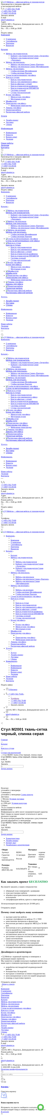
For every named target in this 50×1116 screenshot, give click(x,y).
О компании (11, 39)
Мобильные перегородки (21, 105)
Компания (5, 35)
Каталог (4, 50)
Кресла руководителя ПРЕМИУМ (25, 88)
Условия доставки (16, 799)
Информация (7, 129)
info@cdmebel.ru (7, 20)
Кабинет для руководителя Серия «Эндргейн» (30, 56)
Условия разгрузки (19, 803)
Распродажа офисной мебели (18, 112)
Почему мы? (11, 843)
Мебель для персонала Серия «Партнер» (27, 64)
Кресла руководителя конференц (24, 86)
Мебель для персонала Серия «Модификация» (30, 67)
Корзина (5, 1087)
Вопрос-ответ (11, 137)
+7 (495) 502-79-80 (12, 9)
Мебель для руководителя (17, 54)
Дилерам (9, 139)
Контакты (5, 148)
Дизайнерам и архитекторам (17, 845)
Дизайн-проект (12, 120)
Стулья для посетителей (20, 93)
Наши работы (7, 143)
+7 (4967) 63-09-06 (8, 13)
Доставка (9, 122)
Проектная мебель (13, 110)
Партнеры (10, 43)
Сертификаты (11, 41)
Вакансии (10, 45)
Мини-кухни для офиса (20, 97)
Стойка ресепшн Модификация (24, 71)
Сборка (9, 124)
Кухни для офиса (13, 95)
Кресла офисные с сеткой (21, 84)
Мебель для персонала (15, 62)
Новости (9, 135)
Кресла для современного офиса (24, 82)
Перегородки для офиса (16, 103)
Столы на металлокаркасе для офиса (21, 75)
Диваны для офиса (13, 108)
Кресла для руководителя (21, 80)
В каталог (5, 1112)
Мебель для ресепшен (15, 69)
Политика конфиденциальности (14, 1069)
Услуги (4, 116)
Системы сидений (18, 90)
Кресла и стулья (12, 77)
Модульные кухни (18, 99)
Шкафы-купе (11, 101)
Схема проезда (27, 795)
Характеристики (13, 838)
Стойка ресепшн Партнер (21, 73)
